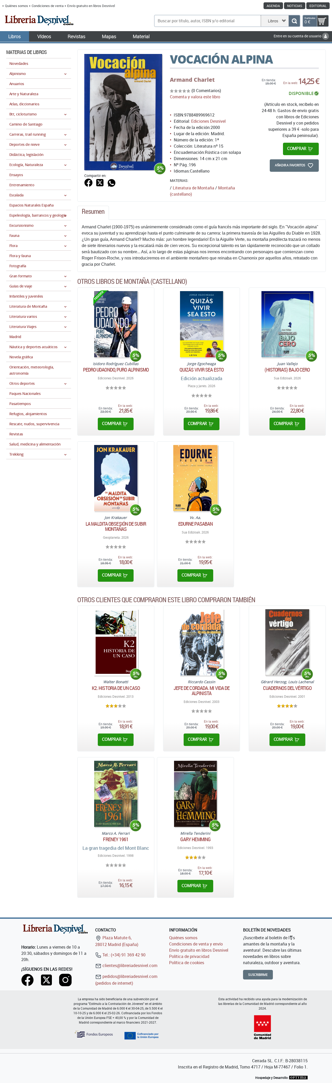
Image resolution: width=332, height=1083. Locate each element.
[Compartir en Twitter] (100, 182)
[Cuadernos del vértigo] (287, 642)
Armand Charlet (192, 80)
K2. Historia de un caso (116, 688)
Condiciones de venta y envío (196, 944)
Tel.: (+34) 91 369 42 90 (123, 955)
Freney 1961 (115, 839)
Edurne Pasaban (195, 523)
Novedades (18, 63)
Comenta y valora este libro (195, 97)
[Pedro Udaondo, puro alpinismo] (115, 324)
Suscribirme (258, 974)
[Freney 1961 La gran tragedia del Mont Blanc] (116, 793)
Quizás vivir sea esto (201, 369)
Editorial (318, 5)
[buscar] (294, 20)
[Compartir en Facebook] (88, 182)
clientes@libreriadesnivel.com (129, 965)
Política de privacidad (189, 956)
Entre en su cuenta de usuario (298, 35)
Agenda (273, 5)
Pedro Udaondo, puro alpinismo (116, 369)
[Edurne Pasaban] (195, 478)
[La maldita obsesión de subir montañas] (116, 478)
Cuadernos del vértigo (287, 688)
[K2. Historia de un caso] (116, 642)
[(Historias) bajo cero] (287, 324)
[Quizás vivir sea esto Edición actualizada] (201, 324)
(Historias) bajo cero (287, 369)
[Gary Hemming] (195, 793)
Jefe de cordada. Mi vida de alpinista (202, 691)
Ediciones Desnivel (208, 121)
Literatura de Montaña (193, 188)
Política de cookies (186, 962)
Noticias (294, 5)
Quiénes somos (16, 5)
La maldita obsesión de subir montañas (116, 526)
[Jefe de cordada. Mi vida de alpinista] (201, 642)
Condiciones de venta (48, 5)
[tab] (93, 213)
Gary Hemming (195, 839)
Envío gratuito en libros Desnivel (91, 5)
